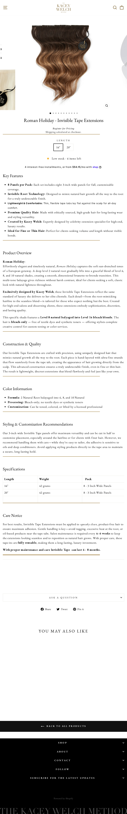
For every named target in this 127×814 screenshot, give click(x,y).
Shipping (51, 131)
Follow (62, 769)
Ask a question (63, 597)
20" (69, 147)
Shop (62, 742)
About (63, 751)
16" (58, 147)
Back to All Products (65, 726)
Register (57, 128)
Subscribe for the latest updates (62, 777)
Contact (62, 760)
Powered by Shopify (63, 798)
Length (63, 140)
